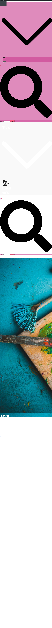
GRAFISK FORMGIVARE (6, 183)
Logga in (3, 0)
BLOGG (2, 63)
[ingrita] (1, 122)
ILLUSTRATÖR (4, 61)
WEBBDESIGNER (5, 182)
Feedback (1, 5)
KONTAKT (3, 62)
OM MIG (3, 6)
